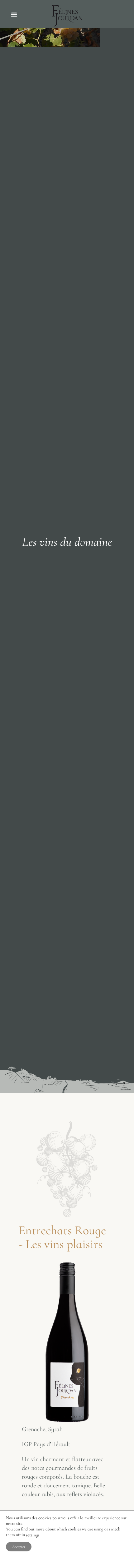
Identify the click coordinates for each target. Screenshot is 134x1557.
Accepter (18, 1547)
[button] (14, 14)
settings (33, 1535)
